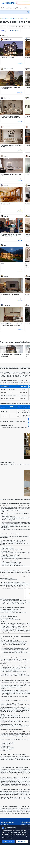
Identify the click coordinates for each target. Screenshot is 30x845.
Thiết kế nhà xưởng (5, 746)
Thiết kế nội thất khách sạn (7, 742)
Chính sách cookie (6, 837)
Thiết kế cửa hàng (5, 750)
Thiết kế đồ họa (13, 18)
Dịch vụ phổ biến (6, 8)
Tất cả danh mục (4, 18)
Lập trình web (18, 8)
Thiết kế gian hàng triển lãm (7, 747)
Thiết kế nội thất (23, 18)
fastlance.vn (26, 791)
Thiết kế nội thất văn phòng (7, 744)
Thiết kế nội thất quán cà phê (7, 743)
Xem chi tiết (22, 841)
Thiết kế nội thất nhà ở (6, 749)
